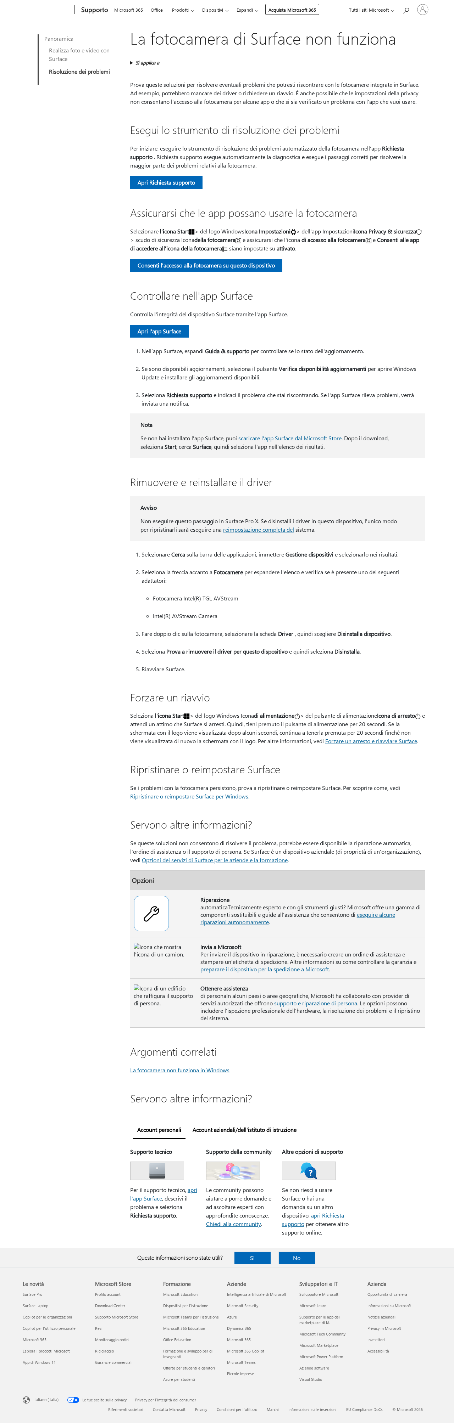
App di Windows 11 (39, 1362)
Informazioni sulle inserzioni (312, 1409)
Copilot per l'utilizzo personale (49, 1328)
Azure (232, 1317)
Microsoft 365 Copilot (245, 1351)
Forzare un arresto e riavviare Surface (371, 741)
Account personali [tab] (159, 1129)
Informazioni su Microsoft (389, 1305)
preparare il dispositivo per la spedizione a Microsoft (264, 969)
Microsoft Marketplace (318, 1345)
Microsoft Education (180, 1294)
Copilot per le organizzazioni (47, 1317)
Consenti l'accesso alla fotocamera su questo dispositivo (206, 265)
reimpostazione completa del (258, 529)
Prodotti (180, 10)
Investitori (376, 1339)
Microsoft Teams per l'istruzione (191, 1317)
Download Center (110, 1305)
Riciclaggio (104, 1351)
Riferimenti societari (125, 1409)
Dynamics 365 (239, 1328)
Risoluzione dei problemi (79, 71)
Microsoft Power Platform (321, 1356)
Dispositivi (212, 10)
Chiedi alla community (233, 1223)
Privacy (201, 1409)
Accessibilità (378, 1351)
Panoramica (58, 38)
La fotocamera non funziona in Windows (179, 1070)
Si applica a (147, 62)
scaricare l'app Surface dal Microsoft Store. (290, 438)
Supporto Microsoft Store (116, 1317)
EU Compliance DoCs (364, 1409)
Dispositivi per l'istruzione (185, 1305)
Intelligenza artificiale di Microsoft (256, 1294)
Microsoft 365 (128, 10)
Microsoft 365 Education (184, 1328)
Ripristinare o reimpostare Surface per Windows (189, 796)
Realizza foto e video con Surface (79, 54)
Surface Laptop (35, 1305)
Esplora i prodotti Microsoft (46, 1351)
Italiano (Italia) (46, 1399)
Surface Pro (32, 1294)
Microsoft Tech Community (322, 1334)
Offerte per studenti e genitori (189, 1368)
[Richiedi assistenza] (405, 9)
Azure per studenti (179, 1379)
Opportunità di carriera (387, 1294)
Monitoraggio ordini (112, 1339)
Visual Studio (310, 1379)
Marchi (273, 1409)
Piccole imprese (240, 1373)
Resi (99, 1328)
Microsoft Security (242, 1305)
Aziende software (314, 1368)
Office (157, 10)
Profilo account (108, 1294)
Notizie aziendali (382, 1317)
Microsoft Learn (312, 1305)
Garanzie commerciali (114, 1362)
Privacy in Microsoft (384, 1328)
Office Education (177, 1339)
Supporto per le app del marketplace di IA (319, 1319)
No (296, 1257)
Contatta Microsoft (169, 1409)
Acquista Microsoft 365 (292, 10)
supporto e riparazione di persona (315, 1003)
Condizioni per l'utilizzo (237, 1409)
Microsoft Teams (241, 1362)
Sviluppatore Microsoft (318, 1294)
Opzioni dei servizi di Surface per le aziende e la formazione (215, 860)
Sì (252, 1257)
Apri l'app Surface (159, 331)
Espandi (245, 10)
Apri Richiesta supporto (166, 182)
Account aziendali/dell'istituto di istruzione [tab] (245, 1129)
